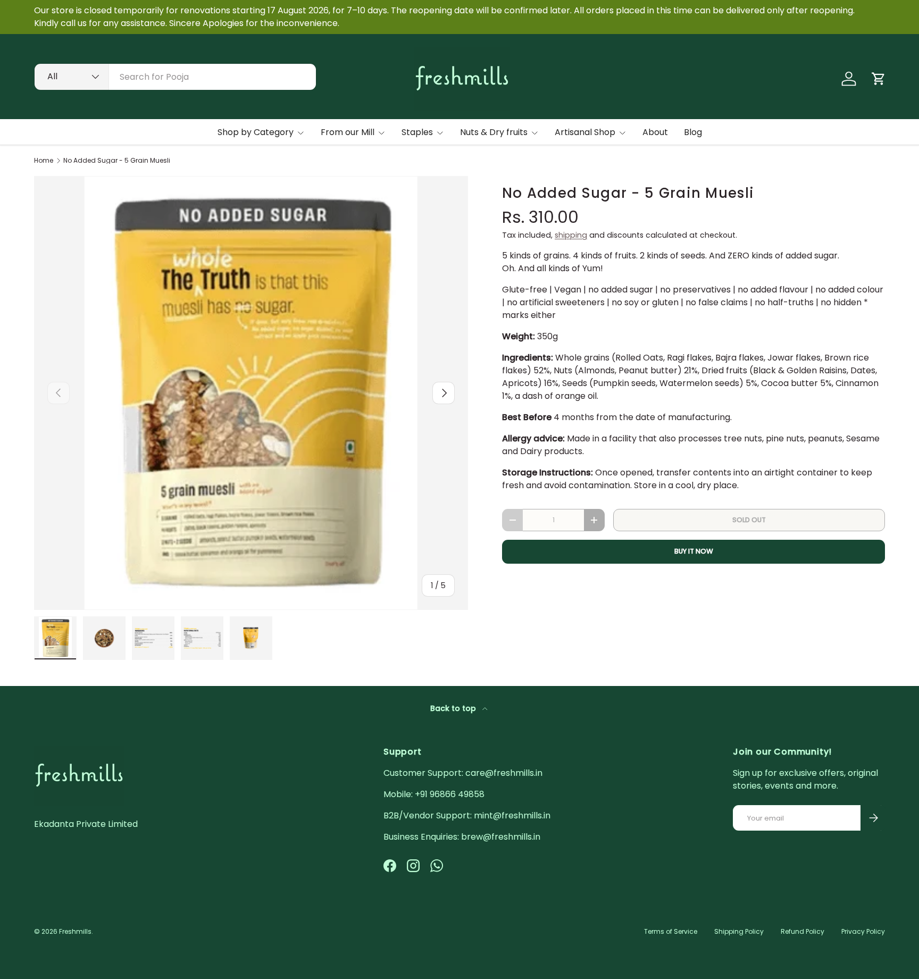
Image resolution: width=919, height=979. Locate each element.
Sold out (749, 519)
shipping (571, 235)
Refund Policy (802, 931)
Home (43, 160)
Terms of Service (670, 931)
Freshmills (75, 931)
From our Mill (347, 132)
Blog (693, 132)
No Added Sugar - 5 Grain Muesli (116, 160)
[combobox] (175, 77)
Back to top (454, 708)
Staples (417, 132)
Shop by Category (256, 132)
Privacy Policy (863, 931)
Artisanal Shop (585, 132)
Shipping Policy (739, 931)
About (655, 132)
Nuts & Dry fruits (494, 132)
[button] (878, 78)
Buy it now (693, 551)
